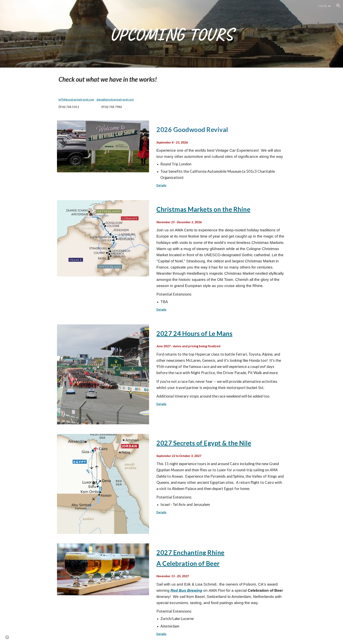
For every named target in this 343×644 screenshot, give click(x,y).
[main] (171, 33)
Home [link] (322, 6)
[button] (338, 5)
